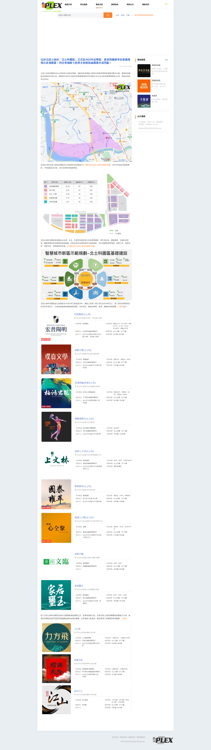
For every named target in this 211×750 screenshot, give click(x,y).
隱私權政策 (141, 737)
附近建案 (83, 4)
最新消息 (99, 4)
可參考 (120, 307)
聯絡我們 (145, 4)
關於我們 (123, 737)
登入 (166, 4)
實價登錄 (114, 4)
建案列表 (68, 4)
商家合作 (130, 4)
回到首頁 (115, 737)
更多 (166, 60)
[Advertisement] (105, 36)
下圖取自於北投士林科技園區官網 (97, 165)
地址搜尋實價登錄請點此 (144, 15)
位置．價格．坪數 (123, 15)
